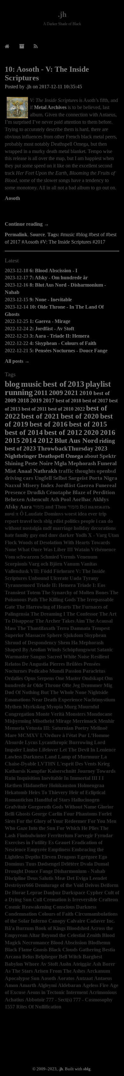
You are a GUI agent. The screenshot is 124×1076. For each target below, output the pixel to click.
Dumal (101, 864)
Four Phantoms (80, 813)
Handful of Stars (52, 799)
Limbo (30, 749)
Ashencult (37, 499)
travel (26, 521)
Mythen (13, 706)
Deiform (109, 885)
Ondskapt (92, 678)
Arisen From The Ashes (59, 971)
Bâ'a (10, 928)
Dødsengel (49, 864)
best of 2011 (34, 409)
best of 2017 (95, 400)
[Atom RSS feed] (36, 46)
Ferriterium (60, 835)
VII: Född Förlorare (52, 571)
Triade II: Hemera (56, 585)
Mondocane (99, 714)
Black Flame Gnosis (26, 949)
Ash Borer (104, 964)
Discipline (15, 878)
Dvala (86, 864)
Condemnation (21, 914)
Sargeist (78, 478)
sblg (48, 521)
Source (37, 234)
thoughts (85, 471)
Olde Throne (47, 685)
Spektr (108, 456)
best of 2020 (80, 416)
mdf (47, 528)
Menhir (106, 721)
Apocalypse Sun (22, 978)
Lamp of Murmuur (79, 756)
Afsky (11, 507)
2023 (101, 448)
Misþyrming (18, 721)
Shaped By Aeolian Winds (33, 649)
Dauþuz (52, 892)
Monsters (75, 714)
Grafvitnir (16, 806)
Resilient (100, 656)
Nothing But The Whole (48, 692)
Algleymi (47, 985)
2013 (76, 384)
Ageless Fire (95, 985)
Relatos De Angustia (26, 664)
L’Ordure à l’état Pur (63, 735)
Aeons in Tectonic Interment (57, 992)
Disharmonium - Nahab (79, 871)
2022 (80, 409)
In (66, 778)
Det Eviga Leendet (87, 878)
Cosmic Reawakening (28, 907)
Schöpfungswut (79, 649)
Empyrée (37, 849)
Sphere (54, 635)
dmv (53, 535)
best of (54, 384)
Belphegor (46, 956)
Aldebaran (69, 985)
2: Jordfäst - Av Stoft (52, 328)
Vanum (71, 564)
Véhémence (103, 549)
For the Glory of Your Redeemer (51, 821)
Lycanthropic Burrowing (66, 742)
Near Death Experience (57, 699)
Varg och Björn (45, 564)
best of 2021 (40, 416)
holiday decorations (95, 528)
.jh (62, 14)
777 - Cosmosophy (93, 999)
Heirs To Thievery (48, 792)
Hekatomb (16, 792)
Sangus (38, 656)
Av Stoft (49, 964)
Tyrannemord (20, 585)
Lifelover (48, 749)
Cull (37, 899)
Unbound (38, 578)
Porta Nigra (103, 478)
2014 (29, 440)
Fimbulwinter (31, 835)
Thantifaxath (41, 628)
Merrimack (84, 721)
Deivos (92, 885)
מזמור (73, 506)
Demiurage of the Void (59, 885)
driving (13, 478)
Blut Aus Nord (76, 440)
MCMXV (28, 735)
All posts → (17, 361)
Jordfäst (65, 485)
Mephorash (82, 463)
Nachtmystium (99, 699)
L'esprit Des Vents (76, 763)
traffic (66, 471)
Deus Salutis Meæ (46, 878)
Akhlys (101, 499)
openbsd (106, 471)
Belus (28, 956)
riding (107, 440)
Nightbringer (21, 456)
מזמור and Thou (49, 506)
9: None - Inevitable (51, 299)
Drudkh (36, 492)
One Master (68, 678)
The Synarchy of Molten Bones (75, 592)
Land (51, 756)
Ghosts (23, 813)
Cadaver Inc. (100, 921)
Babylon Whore (22, 964)
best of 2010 (60, 409)
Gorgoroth (39, 806)
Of (18, 692)
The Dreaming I (48, 614)
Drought (14, 871)
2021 (71, 392)
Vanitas (89, 564)
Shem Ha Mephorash (81, 642)
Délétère (70, 864)
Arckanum (98, 971)
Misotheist (43, 721)
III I (96, 778)
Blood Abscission (69, 942)
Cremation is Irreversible (70, 899)
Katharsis (15, 771)
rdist (58, 521)
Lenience (106, 749)
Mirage (63, 721)
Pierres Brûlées (66, 664)
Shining (14, 463)
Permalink (16, 234)
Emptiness (59, 849)
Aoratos (65, 978)
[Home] (7, 46)
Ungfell (43, 478)
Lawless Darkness (24, 756)
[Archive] (21, 46)
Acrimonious (103, 992)
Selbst (60, 478)
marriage (62, 528)
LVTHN (47, 763)
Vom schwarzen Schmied (32, 557)
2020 (91, 432)
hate (9, 535)
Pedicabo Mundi (46, 671)
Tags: (53, 234)
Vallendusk (17, 571)
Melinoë (98, 728)
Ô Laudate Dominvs (41, 513)
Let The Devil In (77, 749)
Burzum (25, 928)
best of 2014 (24, 432)
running (19, 392)
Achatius (14, 999)
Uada (75, 578)
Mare (11, 735)
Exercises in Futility (26, 842)
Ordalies (14, 678)
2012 (45, 440)
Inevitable (52, 778)
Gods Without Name (74, 806)
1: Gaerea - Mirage (50, 321)
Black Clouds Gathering (75, 949)
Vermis (67, 557)
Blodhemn (99, 942)
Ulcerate (59, 578)
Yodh (81, 535)
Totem (33, 592)
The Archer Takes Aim (60, 621)
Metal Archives (50, 107)
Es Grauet (59, 842)
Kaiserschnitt (62, 771)
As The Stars (19, 971)
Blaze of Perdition (93, 492)
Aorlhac (81, 499)
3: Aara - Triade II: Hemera (59, 336)
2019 (36, 400)
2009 (56, 393)
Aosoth (12, 198)
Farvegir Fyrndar (93, 835)
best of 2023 (20, 448)
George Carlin (46, 813)
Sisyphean (95, 635)
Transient (15, 592)
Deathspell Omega (60, 456)
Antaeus (103, 978)
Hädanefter (35, 785)
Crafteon (108, 899)
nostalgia (32, 528)
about (91, 456)
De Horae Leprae (23, 892)
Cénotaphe (58, 492)
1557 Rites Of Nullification (33, 1006)
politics (72, 521)
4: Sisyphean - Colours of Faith (63, 343)
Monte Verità (50, 714)
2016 (107, 432)
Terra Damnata (73, 628)
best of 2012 (63, 432)
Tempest (101, 628)
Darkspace (73, 892)
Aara (26, 507)
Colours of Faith (55, 914)
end (43, 535)
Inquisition (28, 778)
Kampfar (36, 771)
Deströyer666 (19, 885)
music (31, 384)
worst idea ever (81, 513)
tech (37, 521)
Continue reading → (27, 224)
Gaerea (85, 485)
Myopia (54, 706)
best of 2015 (88, 424)
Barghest (92, 956)
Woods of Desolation (40, 542)
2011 (41, 393)
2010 (85, 393)
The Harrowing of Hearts (43, 607)
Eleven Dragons (59, 857)
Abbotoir (35, 999)
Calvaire (76, 921)
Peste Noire (39, 463)
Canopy (56, 921)
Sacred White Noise (68, 656)
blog (12, 384)
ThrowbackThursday (65, 448)
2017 (48, 400)
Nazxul (13, 485)
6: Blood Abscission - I (53, 270)
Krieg (104, 763)
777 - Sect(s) (59, 999)
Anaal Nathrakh (37, 471)
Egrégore (87, 857)
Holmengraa (91, 785)
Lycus (31, 742)
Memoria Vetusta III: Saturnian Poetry (47, 728)
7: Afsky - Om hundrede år (59, 277)
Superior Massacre (25, 635)
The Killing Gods (57, 599)
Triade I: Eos (91, 585)
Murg (70, 706)
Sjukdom (73, 635)
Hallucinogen (85, 799)
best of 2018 (68, 400)
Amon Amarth (20, 985)
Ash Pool (60, 499)
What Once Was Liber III (45, 549)
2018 (23, 400)
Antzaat (84, 978)
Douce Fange (38, 871)
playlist (98, 384)
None (80, 692)
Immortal (80, 778)
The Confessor (82, 614)
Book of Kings (50, 928)
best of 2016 (49, 424)
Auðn (65, 964)
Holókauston (62, 785)
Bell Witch (70, 956)
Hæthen (13, 785)
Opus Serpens (39, 678)
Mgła (60, 463)
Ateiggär (81, 964)
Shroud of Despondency (31, 642)
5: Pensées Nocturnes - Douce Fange (68, 350)
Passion (73, 671)
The (21, 628)
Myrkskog (34, 706)
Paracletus (94, 671)
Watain (82, 549)
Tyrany (91, 578)
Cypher (94, 892)
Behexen (14, 499)
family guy (26, 535)
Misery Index (38, 485)
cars (28, 478)
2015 (12, 440)
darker (66, 535)
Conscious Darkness (74, 907)
